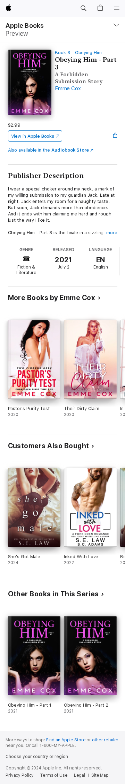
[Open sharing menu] (115, 136)
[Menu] (116, 8)
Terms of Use (54, 775)
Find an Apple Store (66, 740)
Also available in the (48, 150)
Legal (79, 775)
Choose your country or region (37, 756)
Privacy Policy (20, 775)
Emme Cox (68, 88)
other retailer (105, 740)
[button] (83, 8)
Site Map (100, 775)
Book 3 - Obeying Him (78, 52)
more (111, 232)
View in (33, 136)
